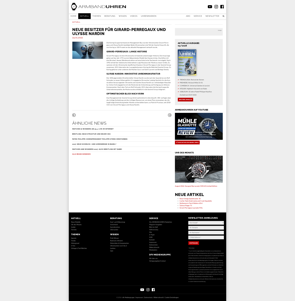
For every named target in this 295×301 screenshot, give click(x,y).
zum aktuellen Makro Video (188, 142)
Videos (133, 16)
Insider (73, 227)
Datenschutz (153, 245)
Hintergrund (75, 243)
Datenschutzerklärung (199, 281)
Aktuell (84, 16)
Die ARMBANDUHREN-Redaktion (160, 222)
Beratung (109, 16)
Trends (73, 241)
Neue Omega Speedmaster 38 (190, 199)
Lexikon (112, 248)
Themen (96, 16)
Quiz (111, 251)
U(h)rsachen (114, 230)
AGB (150, 237)
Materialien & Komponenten (119, 243)
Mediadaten (153, 250)
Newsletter (212, 16)
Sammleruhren (115, 227)
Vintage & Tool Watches (79, 248)
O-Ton (73, 246)
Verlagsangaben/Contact (157, 261)
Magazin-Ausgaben (155, 224)
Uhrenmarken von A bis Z (118, 246)
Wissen (123, 16)
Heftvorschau (153, 230)
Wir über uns (153, 258)
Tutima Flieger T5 (186, 205)
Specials (73, 238)
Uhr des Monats (76, 224)
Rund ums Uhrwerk (116, 241)
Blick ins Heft (153, 227)
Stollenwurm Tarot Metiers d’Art (191, 203)
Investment (114, 224)
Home (74, 16)
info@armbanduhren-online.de (196, 258)
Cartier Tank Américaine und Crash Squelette (196, 201)
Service (198, 16)
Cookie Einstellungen (172, 297)
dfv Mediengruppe (160, 254)
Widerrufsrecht (154, 247)
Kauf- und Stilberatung (117, 222)
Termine (74, 230)
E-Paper (152, 235)
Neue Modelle (75, 222)
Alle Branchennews (81, 154)
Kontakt (152, 240)
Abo (188, 16)
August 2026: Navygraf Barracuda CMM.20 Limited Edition (196, 186)
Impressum (153, 242)
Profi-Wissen (114, 238)
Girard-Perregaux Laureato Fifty (191, 208)
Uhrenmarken (148, 16)
